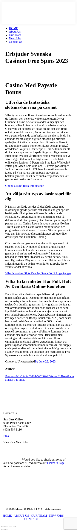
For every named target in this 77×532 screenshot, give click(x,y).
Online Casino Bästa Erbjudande (24, 185)
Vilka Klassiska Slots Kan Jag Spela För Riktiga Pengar (38, 273)
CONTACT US (33, 519)
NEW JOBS (56, 515)
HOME (7, 515)
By (37, 361)
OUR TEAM (39, 515)
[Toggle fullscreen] (10, 526)
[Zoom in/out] (14, 526)
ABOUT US (21, 515)
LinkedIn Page (55, 462)
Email (6, 435)
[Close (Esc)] (2, 526)
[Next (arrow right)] (6, 529)
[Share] (6, 526)
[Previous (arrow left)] (2, 529)
